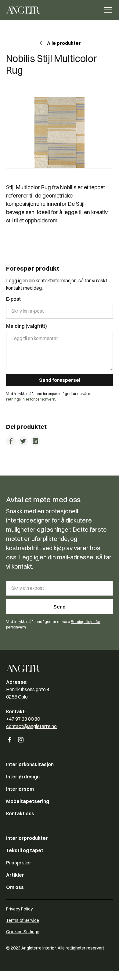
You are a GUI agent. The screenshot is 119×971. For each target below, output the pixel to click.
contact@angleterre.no (31, 726)
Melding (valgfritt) (26, 326)
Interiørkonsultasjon (30, 764)
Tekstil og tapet (24, 850)
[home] (23, 10)
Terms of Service (22, 920)
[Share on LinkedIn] (35, 441)
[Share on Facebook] (11, 441)
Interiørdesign (23, 776)
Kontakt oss (20, 813)
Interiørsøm (20, 789)
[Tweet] (23, 441)
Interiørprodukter (27, 838)
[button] (107, 9)
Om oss (15, 887)
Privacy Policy (19, 909)
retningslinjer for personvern (30, 399)
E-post (13, 299)
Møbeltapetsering (27, 801)
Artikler (15, 875)
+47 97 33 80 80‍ (23, 719)
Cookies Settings (22, 931)
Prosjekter (18, 862)
